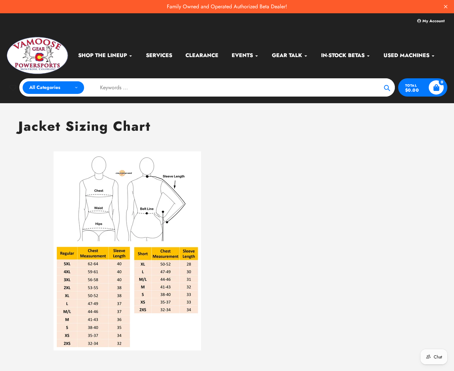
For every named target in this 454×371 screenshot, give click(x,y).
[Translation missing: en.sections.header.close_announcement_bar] (445, 6)
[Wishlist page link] (13, 87)
